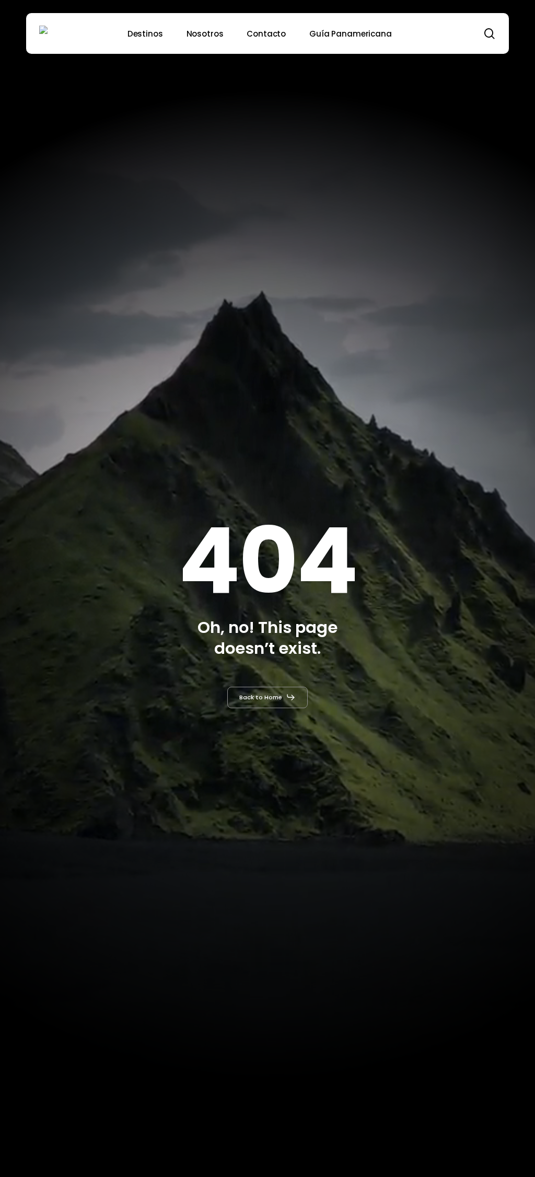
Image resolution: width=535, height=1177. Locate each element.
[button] (267, 697)
